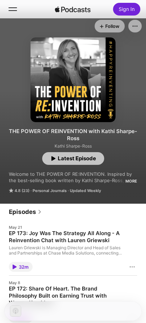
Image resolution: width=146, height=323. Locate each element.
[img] (73, 9)
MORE (131, 181)
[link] (25, 212)
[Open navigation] (13, 9)
